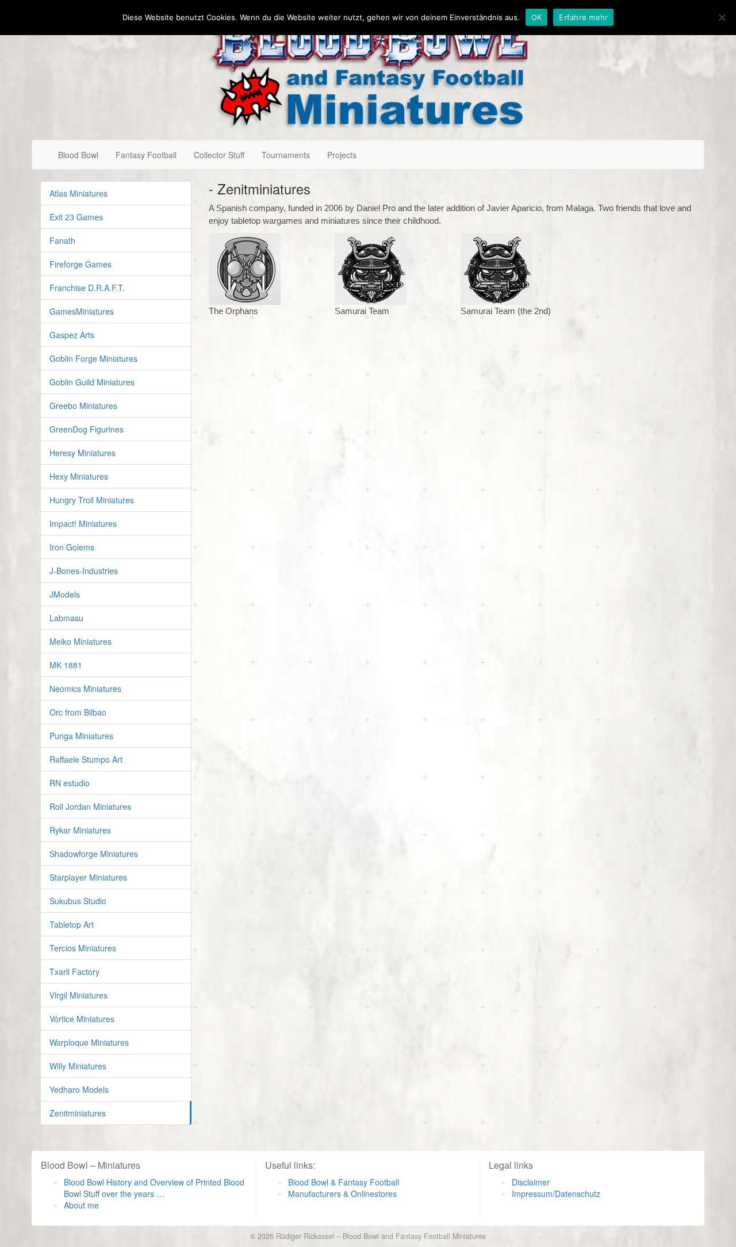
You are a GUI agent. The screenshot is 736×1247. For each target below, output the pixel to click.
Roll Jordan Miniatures (90, 806)
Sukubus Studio (77, 900)
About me (81, 1205)
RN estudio (69, 783)
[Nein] (721, 17)
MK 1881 (65, 665)
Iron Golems (71, 547)
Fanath (62, 240)
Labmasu (66, 618)
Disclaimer (531, 1182)
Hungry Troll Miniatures (91, 500)
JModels (64, 594)
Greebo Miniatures (83, 405)
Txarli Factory (74, 971)
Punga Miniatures (81, 735)
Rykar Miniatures (80, 830)
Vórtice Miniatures (81, 1018)
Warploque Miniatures (89, 1042)
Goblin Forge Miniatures (93, 358)
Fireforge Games (80, 264)
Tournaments (286, 154)
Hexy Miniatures (78, 476)
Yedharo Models (79, 1089)
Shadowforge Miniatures (93, 853)
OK (536, 17)
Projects (341, 154)
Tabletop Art (71, 924)
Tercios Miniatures (82, 948)
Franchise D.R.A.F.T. (87, 287)
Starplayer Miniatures (88, 877)
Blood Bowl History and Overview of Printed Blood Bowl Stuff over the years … (154, 1187)
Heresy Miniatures (82, 452)
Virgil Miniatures (78, 995)
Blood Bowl (78, 154)
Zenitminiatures (77, 1113)
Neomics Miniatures (85, 688)
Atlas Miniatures (78, 193)
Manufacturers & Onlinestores (342, 1193)
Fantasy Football (146, 154)
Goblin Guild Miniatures (92, 382)
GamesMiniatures (81, 311)
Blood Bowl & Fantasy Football (343, 1182)
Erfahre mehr (583, 17)
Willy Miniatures (77, 1066)
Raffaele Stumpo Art (85, 759)
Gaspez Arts (71, 335)
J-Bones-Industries (83, 570)
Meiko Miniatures (80, 641)
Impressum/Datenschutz (556, 1193)
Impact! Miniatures (83, 523)
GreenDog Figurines (86, 429)
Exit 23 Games (76, 217)
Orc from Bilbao (77, 712)
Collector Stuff (219, 154)
